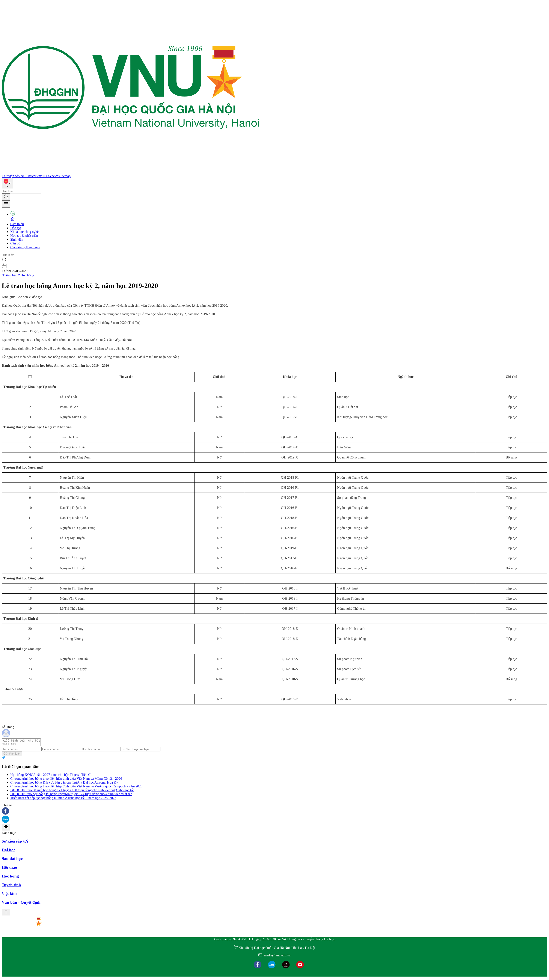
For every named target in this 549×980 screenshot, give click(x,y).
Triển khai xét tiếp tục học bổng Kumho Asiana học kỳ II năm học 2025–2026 (63, 798)
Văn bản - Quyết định (21, 902)
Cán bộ (15, 243)
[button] (274, 811)
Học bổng (27, 275)
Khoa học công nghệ (24, 232)
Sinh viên (16, 239)
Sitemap (65, 176)
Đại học (8, 850)
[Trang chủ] (130, 172)
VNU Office (26, 176)
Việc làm (9, 893)
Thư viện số (10, 176)
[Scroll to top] (6, 912)
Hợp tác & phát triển (24, 235)
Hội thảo (9, 867)
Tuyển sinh (11, 885)
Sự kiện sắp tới (15, 841)
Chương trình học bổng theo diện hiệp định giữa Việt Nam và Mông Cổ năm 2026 (66, 778)
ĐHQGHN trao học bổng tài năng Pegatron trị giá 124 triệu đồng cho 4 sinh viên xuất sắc (71, 794)
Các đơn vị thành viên (25, 247)
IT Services (52, 176)
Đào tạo (15, 228)
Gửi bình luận (11, 753)
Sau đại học (12, 858)
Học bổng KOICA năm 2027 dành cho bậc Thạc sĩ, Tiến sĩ (50, 774)
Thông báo (9, 275)
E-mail (39, 176)
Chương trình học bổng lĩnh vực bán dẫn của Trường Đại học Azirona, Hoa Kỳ (64, 782)
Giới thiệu (17, 224)
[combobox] (7, 183)
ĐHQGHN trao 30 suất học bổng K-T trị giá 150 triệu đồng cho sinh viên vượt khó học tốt (72, 790)
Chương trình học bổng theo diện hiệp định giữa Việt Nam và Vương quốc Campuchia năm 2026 (76, 786)
